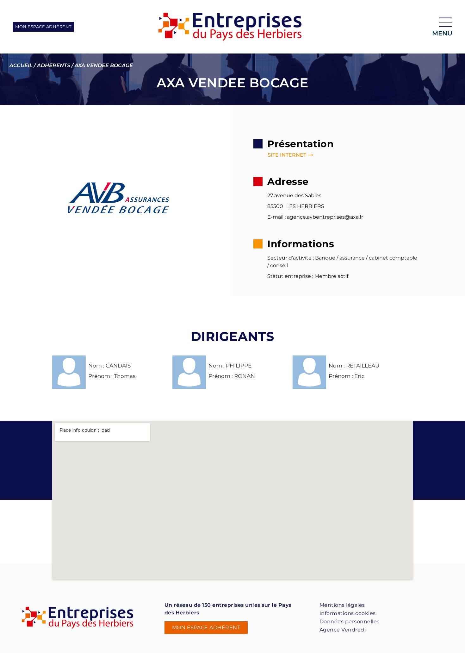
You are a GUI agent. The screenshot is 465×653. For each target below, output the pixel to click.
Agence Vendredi (342, 630)
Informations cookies (347, 613)
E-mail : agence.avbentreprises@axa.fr (315, 217)
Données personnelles (349, 621)
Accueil (21, 65)
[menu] (445, 22)
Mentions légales (342, 605)
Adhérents (53, 65)
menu (442, 33)
